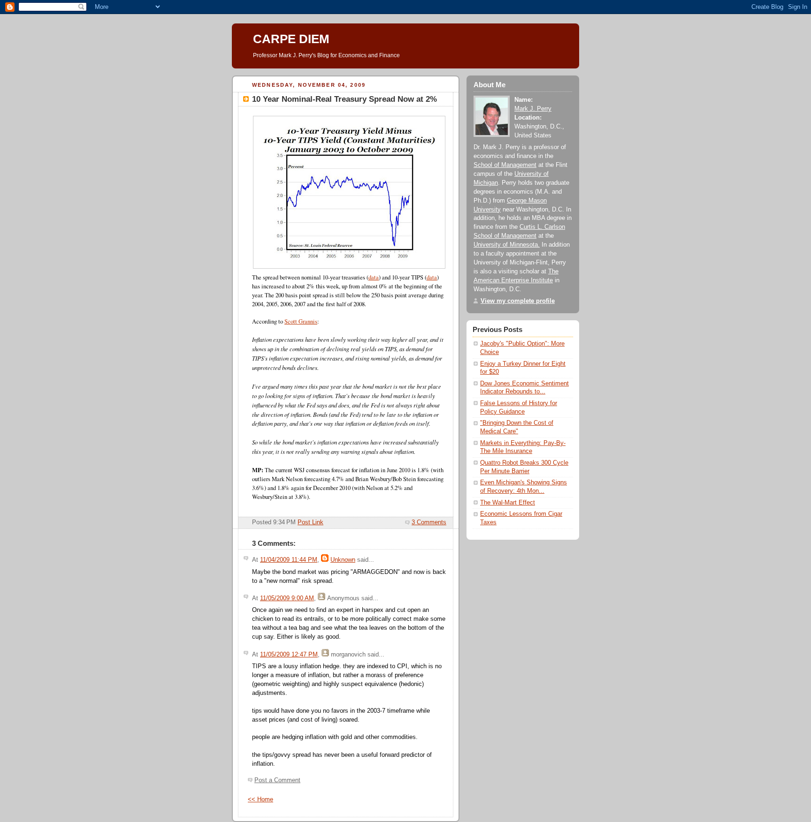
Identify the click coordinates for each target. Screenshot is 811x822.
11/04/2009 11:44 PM (288, 560)
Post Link (310, 522)
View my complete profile (518, 301)
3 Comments (429, 522)
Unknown (342, 560)
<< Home (260, 799)
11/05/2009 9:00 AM (287, 598)
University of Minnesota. (507, 244)
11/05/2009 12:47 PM (289, 654)
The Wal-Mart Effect (507, 502)
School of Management (505, 165)
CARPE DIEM (291, 39)
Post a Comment (277, 780)
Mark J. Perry (532, 109)
